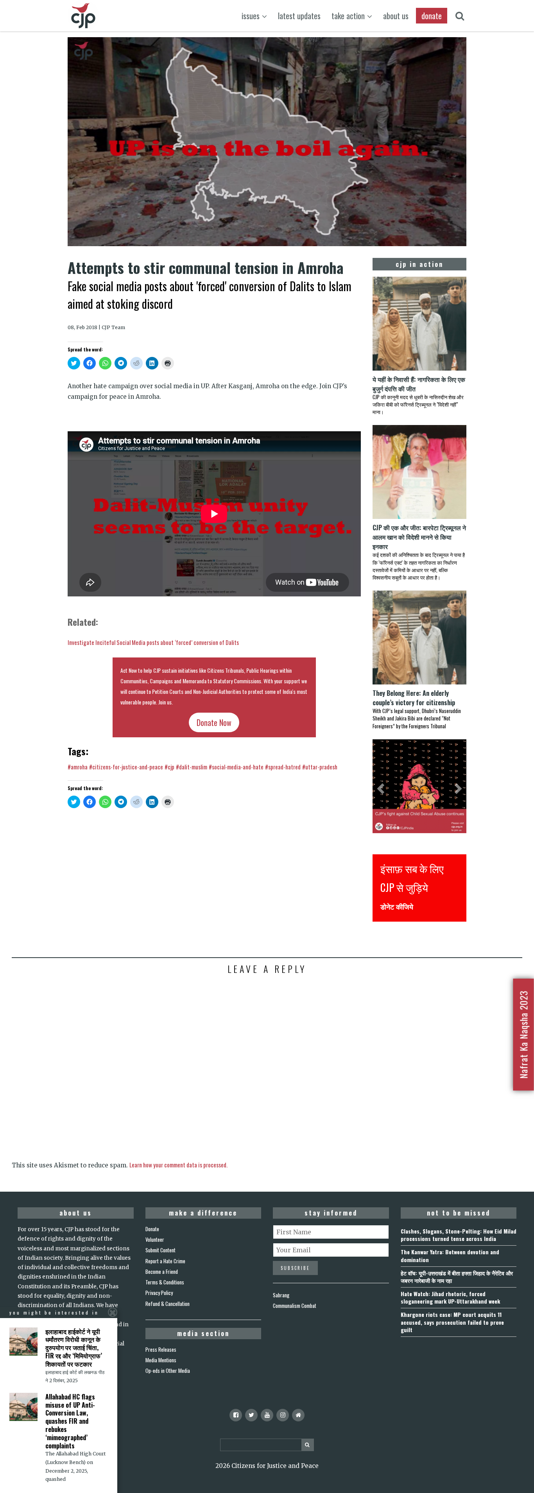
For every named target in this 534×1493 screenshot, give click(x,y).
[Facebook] (235, 1415)
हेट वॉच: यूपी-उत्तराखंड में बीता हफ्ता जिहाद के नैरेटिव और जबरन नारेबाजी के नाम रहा (457, 1276)
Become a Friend (161, 1271)
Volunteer (154, 1239)
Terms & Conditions (164, 1282)
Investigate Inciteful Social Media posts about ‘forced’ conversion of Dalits (153, 642)
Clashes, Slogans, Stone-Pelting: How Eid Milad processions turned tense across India (458, 1235)
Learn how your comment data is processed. (178, 1164)
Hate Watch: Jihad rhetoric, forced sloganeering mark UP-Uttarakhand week (450, 1297)
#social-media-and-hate (236, 766)
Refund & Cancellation (167, 1304)
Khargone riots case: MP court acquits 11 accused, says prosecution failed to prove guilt (452, 1321)
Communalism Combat (294, 1305)
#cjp (169, 766)
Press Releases (160, 1349)
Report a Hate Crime (165, 1261)
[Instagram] (282, 1415)
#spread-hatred (283, 766)
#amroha (78, 766)
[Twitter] (251, 1415)
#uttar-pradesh (319, 766)
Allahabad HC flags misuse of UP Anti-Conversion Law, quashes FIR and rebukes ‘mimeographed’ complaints (70, 1421)
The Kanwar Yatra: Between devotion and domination (450, 1255)
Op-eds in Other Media (167, 1370)
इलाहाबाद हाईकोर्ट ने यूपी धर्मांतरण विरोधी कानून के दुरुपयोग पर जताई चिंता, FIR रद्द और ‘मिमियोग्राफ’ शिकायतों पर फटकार (73, 1348)
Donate (152, 1229)
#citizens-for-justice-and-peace (126, 766)
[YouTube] (267, 1415)
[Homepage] (298, 1415)
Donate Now (214, 722)
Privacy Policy (159, 1293)
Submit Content (160, 1250)
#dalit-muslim (191, 766)
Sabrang (281, 1295)
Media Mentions (160, 1360)
